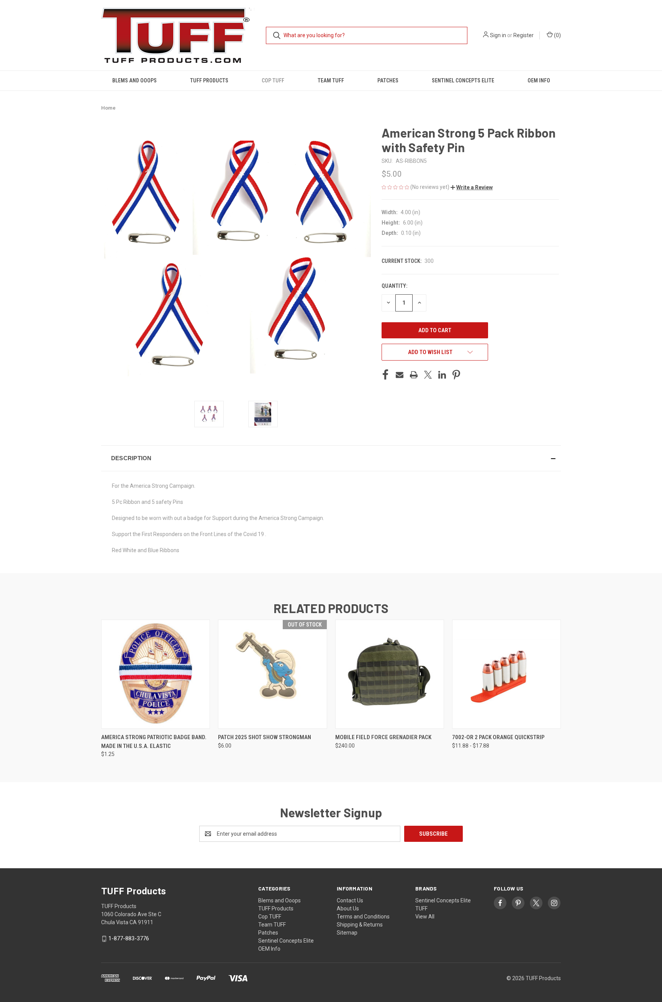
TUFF (421, 908)
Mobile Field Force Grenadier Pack (383, 737)
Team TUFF (331, 80)
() (557, 35)
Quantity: (394, 286)
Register (523, 35)
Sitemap (347, 933)
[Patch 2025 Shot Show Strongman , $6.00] (272, 674)
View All (424, 916)
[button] (472, 187)
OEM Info (539, 80)
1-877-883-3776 (128, 938)
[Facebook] (385, 374)
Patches (387, 80)
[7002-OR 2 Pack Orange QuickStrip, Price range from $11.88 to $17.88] (506, 674)
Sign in (498, 35)
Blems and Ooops (134, 80)
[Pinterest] (456, 374)
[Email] (399, 374)
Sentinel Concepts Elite (463, 80)
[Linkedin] (442, 374)
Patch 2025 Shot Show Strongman (264, 737)
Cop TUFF (273, 80)
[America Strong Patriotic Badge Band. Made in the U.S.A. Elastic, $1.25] (155, 674)
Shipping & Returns (360, 925)
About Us (348, 908)
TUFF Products (209, 80)
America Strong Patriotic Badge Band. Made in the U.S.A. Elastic (153, 741)
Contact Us (350, 900)
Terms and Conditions (363, 916)
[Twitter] (428, 374)
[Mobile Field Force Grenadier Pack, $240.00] (389, 674)
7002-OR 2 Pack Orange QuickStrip (498, 737)
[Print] (414, 374)
